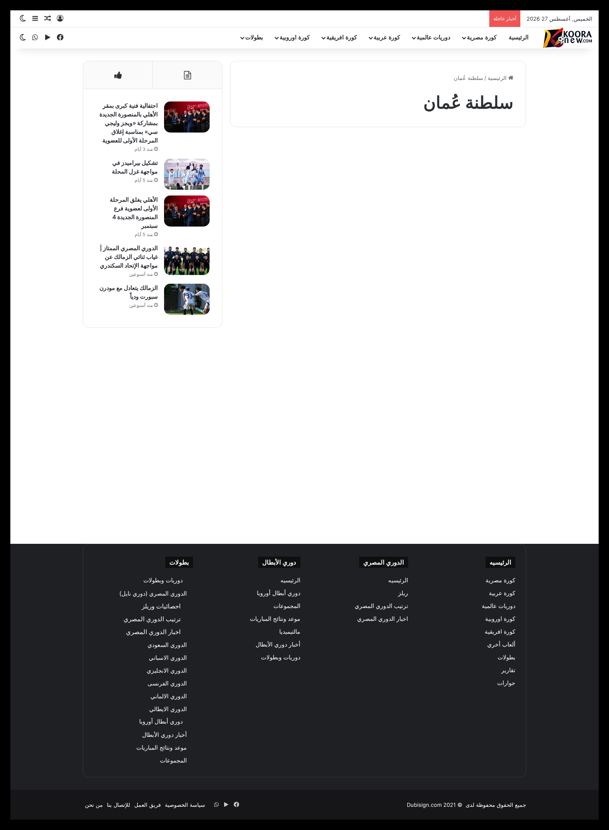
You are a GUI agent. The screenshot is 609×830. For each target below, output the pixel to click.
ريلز (403, 593)
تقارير (508, 670)
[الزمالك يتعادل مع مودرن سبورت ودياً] (187, 299)
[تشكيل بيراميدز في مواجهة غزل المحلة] (187, 174)
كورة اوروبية (295, 37)
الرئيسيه (398, 580)
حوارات (506, 683)
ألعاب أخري (496, 157)
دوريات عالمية (433, 37)
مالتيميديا (289, 631)
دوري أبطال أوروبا (278, 593)
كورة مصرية (482, 37)
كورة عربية (387, 37)
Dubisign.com (424, 804)
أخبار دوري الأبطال (278, 644)
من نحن (94, 804)
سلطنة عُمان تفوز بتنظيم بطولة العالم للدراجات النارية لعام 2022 (455, 186)
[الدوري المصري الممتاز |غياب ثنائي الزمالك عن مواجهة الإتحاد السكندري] (187, 259)
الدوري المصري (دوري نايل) (153, 593)
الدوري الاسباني (168, 657)
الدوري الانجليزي (167, 670)
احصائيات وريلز (161, 606)
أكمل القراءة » (489, 274)
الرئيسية (519, 37)
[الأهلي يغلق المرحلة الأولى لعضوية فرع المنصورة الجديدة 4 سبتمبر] (187, 211)
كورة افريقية (341, 37)
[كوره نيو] (567, 38)
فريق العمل (147, 804)
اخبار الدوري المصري (382, 618)
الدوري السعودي (167, 644)
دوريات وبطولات (280, 657)
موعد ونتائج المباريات (275, 618)
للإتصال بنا (118, 804)
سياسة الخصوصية (185, 804)
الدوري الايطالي (168, 708)
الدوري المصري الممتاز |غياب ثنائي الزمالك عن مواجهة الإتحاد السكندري (129, 256)
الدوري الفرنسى (167, 683)
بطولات (254, 37)
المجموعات (286, 606)
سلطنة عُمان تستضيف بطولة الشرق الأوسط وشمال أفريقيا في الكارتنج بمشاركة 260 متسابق (461, 386)
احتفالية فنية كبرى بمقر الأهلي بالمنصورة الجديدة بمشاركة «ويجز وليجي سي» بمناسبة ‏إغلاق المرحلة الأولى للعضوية (128, 123)
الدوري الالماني (168, 696)
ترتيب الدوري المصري (381, 606)
